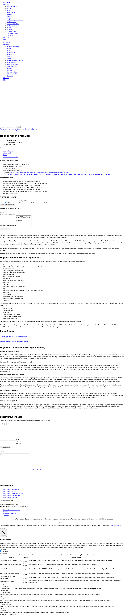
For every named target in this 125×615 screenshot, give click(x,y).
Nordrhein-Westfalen (13, 24)
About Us (6, 516)
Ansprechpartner (8, 151)
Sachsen (9, 30)
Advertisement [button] (4, 602)
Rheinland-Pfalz (12, 26)
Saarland (9, 28)
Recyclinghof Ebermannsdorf (12, 495)
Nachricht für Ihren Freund (8, 226)
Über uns (6, 37)
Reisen (2, 203)
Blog (4, 39)
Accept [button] (2, 528)
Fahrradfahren (17, 203)
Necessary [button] (3, 549)
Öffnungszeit (7, 153)
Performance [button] (4, 591)
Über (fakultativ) (23, 201)
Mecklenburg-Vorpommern (15, 20)
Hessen (9, 18)
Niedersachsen (11, 22)
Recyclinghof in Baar (9, 491)
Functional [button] (3, 585)
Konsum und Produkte (7, 342)
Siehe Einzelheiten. (116, 526)
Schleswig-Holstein (13, 34)
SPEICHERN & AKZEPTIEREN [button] (9, 614)
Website (18, 444)
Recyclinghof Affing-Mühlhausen (13, 493)
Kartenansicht (20, 131)
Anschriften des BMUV (21, 342)
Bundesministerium (21, 337)
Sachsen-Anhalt (11, 32)
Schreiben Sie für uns (9, 514)
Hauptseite (6, 2)
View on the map (36, 469)
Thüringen (10, 35)
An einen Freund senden (10, 157)
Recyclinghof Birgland (10, 497)
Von (1, 201)
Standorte (6, 4)
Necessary (5, 551)
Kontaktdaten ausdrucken (7, 131)
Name (17, 440)
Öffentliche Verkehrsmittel (32, 203)
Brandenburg (11, 12)
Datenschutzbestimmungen (11, 510)
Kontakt (5, 512)
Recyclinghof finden (7, 337)
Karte (5, 155)
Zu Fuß (44, 203)
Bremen (9, 14)
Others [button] (2, 608)
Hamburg (9, 16)
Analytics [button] (3, 596)
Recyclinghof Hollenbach (11, 489)
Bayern (9, 8)
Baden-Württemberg (13, 6)
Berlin (8, 10)
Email (17, 442)
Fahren (8, 203)
